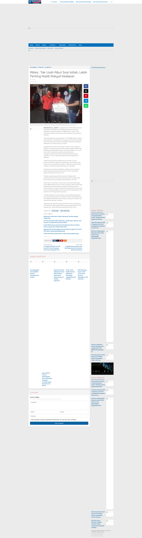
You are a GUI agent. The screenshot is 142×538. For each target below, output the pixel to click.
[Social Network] (112, 2)
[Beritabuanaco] (34, 2)
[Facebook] (54, 241)
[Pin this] (86, 96)
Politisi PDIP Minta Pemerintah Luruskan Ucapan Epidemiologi (61, 233)
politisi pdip (55, 210)
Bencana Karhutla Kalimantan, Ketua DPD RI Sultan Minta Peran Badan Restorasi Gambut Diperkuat (59, 275)
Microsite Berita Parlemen (97, 534)
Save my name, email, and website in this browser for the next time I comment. (53, 419)
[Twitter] (57, 241)
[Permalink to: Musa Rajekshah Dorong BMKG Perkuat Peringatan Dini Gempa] (35, 265)
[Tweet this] (86, 91)
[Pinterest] (61, 241)
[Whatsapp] (86, 106)
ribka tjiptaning (64, 210)
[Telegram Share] (86, 101)
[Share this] (86, 86)
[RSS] (65, 241)
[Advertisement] (71, 15)
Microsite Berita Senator (97, 535)
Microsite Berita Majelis (97, 533)
